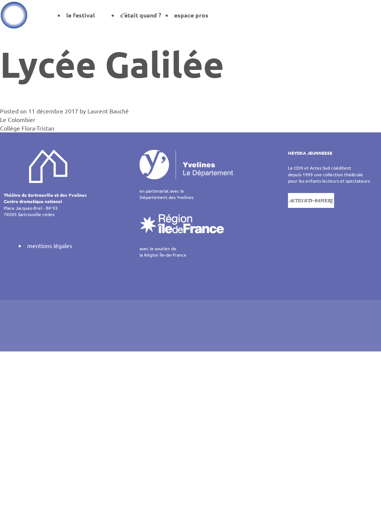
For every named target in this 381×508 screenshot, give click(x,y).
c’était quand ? (140, 15)
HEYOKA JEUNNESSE (310, 153)
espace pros (191, 15)
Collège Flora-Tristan (27, 128)
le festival (80, 15)
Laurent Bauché (108, 111)
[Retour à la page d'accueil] (14, 15)
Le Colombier (17, 119)
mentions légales (49, 245)
